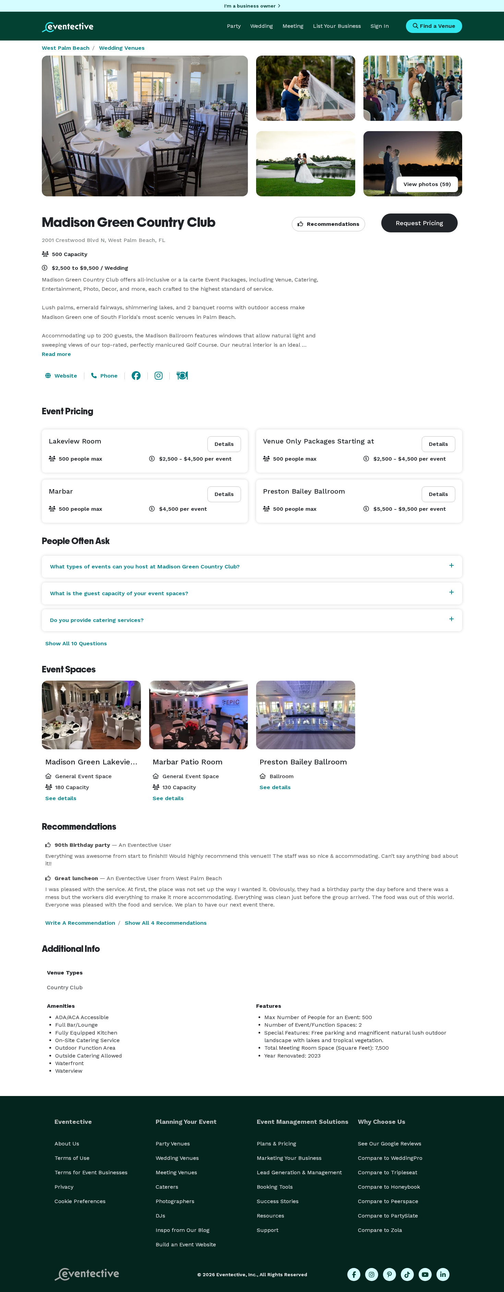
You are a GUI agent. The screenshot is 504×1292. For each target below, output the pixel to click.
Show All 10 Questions (76, 643)
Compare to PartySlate (388, 1215)
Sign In (380, 26)
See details (60, 798)
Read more (56, 354)
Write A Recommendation (80, 923)
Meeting (293, 26)
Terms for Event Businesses (91, 1172)
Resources (270, 1215)
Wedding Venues (122, 48)
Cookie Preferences (80, 1201)
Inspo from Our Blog (182, 1230)
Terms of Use (72, 1158)
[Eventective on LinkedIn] (442, 1274)
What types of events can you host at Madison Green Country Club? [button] (145, 566)
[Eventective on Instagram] (371, 1274)
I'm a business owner (250, 6)
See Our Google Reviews (389, 1143)
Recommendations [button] (332, 224)
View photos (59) (427, 184)
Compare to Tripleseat (387, 1172)
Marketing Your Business (289, 1158)
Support (267, 1230)
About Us (67, 1143)
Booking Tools (275, 1187)
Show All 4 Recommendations (166, 923)
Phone (108, 375)
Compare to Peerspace (388, 1201)
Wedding (261, 26)
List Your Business (337, 26)
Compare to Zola (380, 1230)
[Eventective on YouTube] (425, 1274)
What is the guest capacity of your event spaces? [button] (119, 593)
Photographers (175, 1201)
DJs (160, 1215)
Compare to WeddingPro (390, 1158)
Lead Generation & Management (299, 1172)
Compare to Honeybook (389, 1187)
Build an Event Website (186, 1244)
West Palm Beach (65, 48)
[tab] (252, 567)
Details (224, 444)
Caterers (167, 1187)
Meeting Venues (176, 1172)
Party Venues (173, 1143)
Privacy (64, 1187)
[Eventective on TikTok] (407, 1274)
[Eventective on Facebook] (353, 1274)
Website (65, 375)
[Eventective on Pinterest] (389, 1274)
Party (234, 26)
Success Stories (278, 1201)
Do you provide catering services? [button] (97, 620)
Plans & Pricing (276, 1143)
